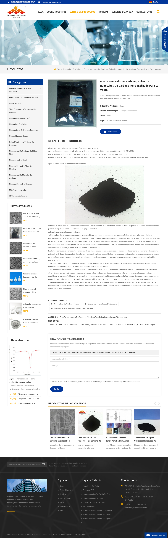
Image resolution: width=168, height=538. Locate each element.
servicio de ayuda (122, 12)
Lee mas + (11, 511)
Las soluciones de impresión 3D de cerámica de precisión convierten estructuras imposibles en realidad (31, 276)
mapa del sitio (66, 506)
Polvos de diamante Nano (93, 502)
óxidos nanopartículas (18, 136)
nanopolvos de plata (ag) (19, 118)
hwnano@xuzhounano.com (51, 2)
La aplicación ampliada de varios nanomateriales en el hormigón (29, 399)
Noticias (103, 12)
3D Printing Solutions (18, 196)
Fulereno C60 (88, 490)
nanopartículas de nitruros (20, 184)
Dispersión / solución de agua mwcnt (147, 439)
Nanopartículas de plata (93, 498)
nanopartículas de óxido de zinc (97, 494)
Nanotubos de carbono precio (66, 304)
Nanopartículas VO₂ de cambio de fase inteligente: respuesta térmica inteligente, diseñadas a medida (32, 260)
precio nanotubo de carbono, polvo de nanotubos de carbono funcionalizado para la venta (96, 352)
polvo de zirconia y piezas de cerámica (21, 143)
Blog (62, 502)
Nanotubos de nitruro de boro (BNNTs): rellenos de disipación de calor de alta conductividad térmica (32, 245)
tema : (93, 352)
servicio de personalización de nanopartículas (61, 17)
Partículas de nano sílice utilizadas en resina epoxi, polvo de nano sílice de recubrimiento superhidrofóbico (30, 321)
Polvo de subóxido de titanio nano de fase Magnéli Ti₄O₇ (32, 230)
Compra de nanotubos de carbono (102, 304)
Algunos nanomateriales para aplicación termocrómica (22, 380)
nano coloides (15, 103)
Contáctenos (144, 12)
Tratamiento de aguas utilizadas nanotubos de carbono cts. (117, 440)
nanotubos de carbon (72, 69)
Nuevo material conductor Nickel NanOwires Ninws (30, 291)
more (25, 220)
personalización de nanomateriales (23, 97)
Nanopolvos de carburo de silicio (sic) (23, 152)
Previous (155, 403)
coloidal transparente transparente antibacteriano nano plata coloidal (32, 306)
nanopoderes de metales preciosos (23, 130)
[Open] (165, 39)
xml (61, 510)
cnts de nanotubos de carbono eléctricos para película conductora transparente (93, 317)
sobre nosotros (56, 12)
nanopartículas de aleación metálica (20, 167)
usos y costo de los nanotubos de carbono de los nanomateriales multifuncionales (61, 440)
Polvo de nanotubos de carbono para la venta (73, 309)
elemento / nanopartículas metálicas (81, 19)
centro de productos (82, 12)
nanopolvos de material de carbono (20, 176)
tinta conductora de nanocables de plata (22, 110)
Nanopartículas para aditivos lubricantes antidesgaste (26, 403)
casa (41, 12)
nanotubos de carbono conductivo (97, 510)
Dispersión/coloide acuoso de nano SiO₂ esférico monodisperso (31, 215)
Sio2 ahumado (89, 506)
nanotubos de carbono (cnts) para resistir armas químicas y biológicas (89, 440)
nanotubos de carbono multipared (97, 514)
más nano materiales (18, 190)
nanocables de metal (18, 160)
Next (159, 403)
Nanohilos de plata (91, 486)
